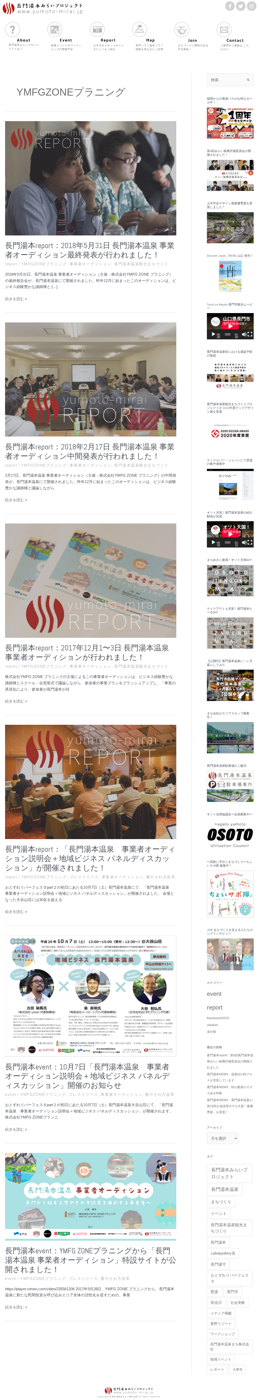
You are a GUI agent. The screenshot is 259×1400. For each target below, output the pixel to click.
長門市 (232, 1292)
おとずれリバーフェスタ (230, 1278)
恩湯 (214, 1292)
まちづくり (221, 1201)
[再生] (213, 334)
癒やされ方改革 (161, 877)
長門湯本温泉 (225, 1189)
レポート (217, 1369)
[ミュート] (244, 334)
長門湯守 (218, 1264)
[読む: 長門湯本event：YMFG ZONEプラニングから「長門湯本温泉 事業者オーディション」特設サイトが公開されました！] (90, 1196)
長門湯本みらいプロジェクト (229, 1173)
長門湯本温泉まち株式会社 (229, 1346)
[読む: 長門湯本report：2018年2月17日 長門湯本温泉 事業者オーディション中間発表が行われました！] (90, 379)
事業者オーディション (90, 264)
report (11, 264)
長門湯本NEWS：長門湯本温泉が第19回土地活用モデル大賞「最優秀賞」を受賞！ (230, 1106)
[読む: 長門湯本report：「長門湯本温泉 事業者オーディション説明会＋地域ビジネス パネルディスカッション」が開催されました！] (90, 781)
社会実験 (238, 1303)
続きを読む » (16, 299)
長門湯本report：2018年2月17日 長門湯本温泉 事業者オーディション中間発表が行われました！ (90, 451)
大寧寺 (238, 1369)
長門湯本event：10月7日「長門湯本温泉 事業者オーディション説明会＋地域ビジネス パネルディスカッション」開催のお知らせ (87, 1076)
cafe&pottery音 (223, 1253)
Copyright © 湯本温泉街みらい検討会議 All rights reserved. (129, 1396)
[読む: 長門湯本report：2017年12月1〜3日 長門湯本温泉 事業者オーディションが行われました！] (90, 580)
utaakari (212, 1025)
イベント (219, 1213)
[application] (230, 326)
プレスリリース (84, 877)
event (10, 1094)
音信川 (216, 1303)
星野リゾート (221, 1324)
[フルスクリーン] (249, 334)
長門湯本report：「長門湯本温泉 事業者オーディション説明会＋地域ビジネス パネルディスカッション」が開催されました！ (90, 858)
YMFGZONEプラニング (44, 264)
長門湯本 (218, 1242)
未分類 (211, 1032)
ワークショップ (222, 1334)
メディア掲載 (221, 1313)
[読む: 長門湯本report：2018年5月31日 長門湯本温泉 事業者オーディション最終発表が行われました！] (90, 178)
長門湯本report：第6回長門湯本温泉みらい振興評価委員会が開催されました (230, 1061)
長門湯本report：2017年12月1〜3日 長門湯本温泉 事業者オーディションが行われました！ (87, 652)
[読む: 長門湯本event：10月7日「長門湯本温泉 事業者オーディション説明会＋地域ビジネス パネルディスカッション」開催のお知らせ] (90, 995)
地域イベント (220, 1359)
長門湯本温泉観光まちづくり (141, 264)
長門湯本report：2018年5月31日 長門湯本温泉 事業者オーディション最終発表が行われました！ (90, 250)
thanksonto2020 (218, 1018)
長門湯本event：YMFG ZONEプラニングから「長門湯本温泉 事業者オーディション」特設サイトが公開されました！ (90, 1260)
